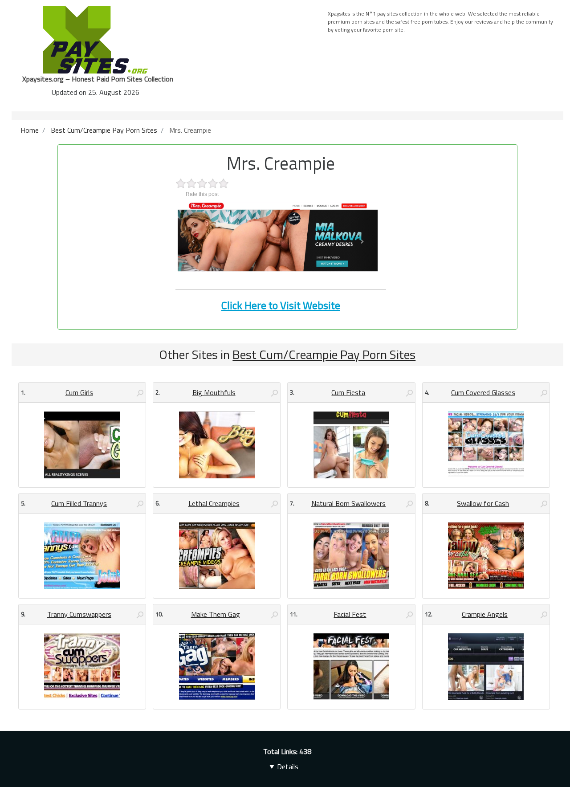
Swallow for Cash (483, 503)
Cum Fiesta (348, 392)
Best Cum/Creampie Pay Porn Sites (323, 354)
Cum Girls (79, 392)
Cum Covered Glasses (483, 392)
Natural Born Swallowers (348, 503)
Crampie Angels (485, 614)
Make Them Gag (215, 614)
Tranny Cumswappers (79, 614)
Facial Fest (350, 614)
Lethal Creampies (214, 503)
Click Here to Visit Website (280, 305)
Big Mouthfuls (214, 392)
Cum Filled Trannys (79, 503)
